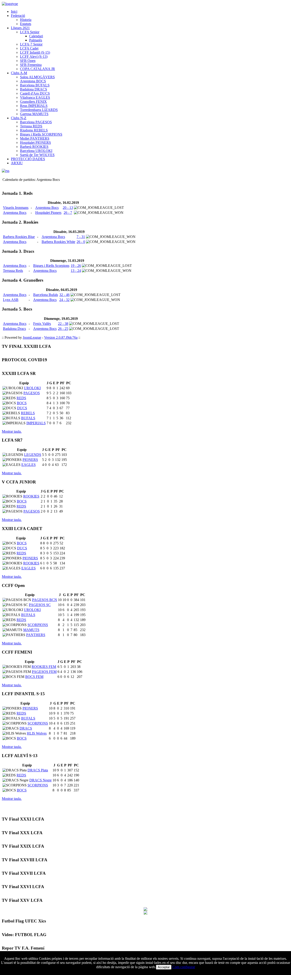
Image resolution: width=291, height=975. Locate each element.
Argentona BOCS (33, 81)
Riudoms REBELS (34, 130)
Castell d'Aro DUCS (35, 93)
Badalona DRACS (33, 89)
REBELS (28, 413)
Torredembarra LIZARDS (39, 110)
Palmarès (35, 40)
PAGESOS (31, 393)
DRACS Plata (38, 770)
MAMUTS (31, 630)
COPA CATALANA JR (37, 69)
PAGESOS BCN (44, 600)
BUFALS (28, 418)
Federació (18, 16)
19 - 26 (76, 266)
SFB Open (27, 61)
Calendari (36, 36)
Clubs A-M (19, 73)
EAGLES (28, 465)
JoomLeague (32, 337)
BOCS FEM (34, 677)
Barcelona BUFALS (35, 85)
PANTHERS (35, 635)
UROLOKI (32, 388)
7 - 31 (81, 237)
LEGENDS (32, 455)
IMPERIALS (36, 423)
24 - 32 (64, 300)
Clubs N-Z (18, 118)
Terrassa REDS (31, 126)
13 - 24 (76, 271)
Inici (14, 11)
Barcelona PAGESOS (36, 122)
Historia (25, 20)
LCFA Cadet (29, 48)
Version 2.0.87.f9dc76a (61, 337)
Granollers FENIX (33, 102)
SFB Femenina (31, 65)
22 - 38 (63, 324)
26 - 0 (81, 242)
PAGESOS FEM (44, 672)
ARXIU (17, 163)
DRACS (26, 728)
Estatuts (25, 24)
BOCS (22, 403)
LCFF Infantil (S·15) (35, 52)
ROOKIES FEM (44, 667)
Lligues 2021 (20, 28)
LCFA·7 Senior (31, 44)
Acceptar (164, 967)
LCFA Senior (29, 32)
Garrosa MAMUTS (34, 114)
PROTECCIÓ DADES (28, 159)
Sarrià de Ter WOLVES (37, 155)
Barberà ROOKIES (34, 147)
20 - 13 (68, 208)
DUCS (22, 408)
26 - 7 (68, 213)
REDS (21, 398)
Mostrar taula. (12, 431)
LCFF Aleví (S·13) (34, 56)
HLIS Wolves (37, 733)
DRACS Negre (40, 780)
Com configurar (183, 967)
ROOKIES (31, 496)
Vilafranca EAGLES (35, 97)
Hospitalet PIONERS (35, 142)
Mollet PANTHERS (34, 138)
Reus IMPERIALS (34, 106)
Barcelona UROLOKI (36, 151)
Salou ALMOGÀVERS (37, 77)
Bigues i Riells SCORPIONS (41, 134)
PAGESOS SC (40, 605)
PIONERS (30, 460)
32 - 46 (64, 295)
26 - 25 (63, 329)
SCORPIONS (38, 625)
